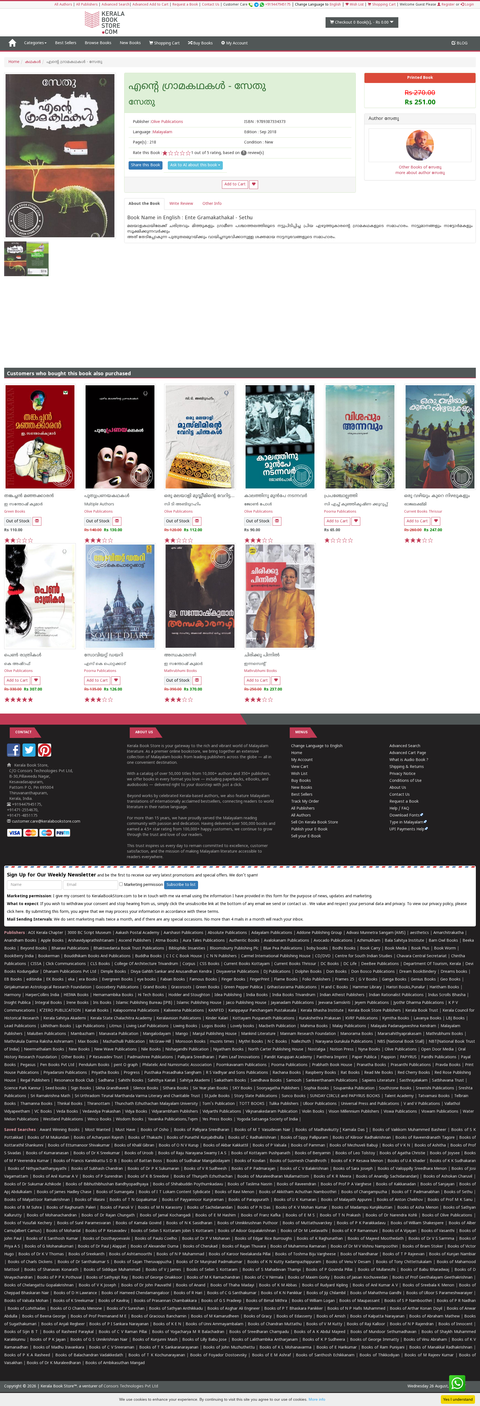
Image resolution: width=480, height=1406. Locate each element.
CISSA (36, 964)
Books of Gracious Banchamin (158, 1316)
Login (469, 5)
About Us (397, 787)
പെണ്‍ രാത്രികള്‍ (22, 655)
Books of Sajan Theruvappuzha (142, 1262)
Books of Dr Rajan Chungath (108, 1215)
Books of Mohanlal (63, 1231)
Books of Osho (155, 1130)
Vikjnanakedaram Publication (272, 1111)
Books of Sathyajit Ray (107, 1277)
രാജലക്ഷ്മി (415, 504)
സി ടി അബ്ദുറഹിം (182, 504)
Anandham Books (20, 940)
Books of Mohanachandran (52, 1215)
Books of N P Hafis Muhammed (356, 1308)
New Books (130, 43)
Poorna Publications (340, 512)
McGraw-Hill (160, 1041)
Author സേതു (384, 119)
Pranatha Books (371, 1065)
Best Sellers (65, 43)
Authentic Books (244, 940)
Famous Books (203, 979)
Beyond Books (33, 948)
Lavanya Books (427, 1018)
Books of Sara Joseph (353, 1168)
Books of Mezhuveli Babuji (353, 1145)
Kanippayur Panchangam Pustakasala (262, 1010)
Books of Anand (190, 1285)
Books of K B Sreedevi (148, 1176)
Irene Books (77, 1003)
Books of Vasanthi (438, 1231)
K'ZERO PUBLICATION (60, 1010)
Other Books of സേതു (420, 167)
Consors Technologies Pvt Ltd (131, 1386)
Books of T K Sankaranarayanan (168, 1347)
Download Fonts (404, 815)
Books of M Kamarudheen (215, 1316)
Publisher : (158, 122)
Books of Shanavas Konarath (51, 1270)
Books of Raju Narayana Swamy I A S (192, 1153)
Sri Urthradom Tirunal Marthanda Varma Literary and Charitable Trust (137, 1096)
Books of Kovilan (249, 1161)
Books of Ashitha (430, 1145)
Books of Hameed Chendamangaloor (135, 1293)
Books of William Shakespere (417, 1223)
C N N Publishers (221, 956)
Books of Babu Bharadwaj (425, 1270)
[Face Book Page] (14, 755)
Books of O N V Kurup (179, 1145)
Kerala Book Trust (421, 1010)
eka (71, 979)
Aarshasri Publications (183, 933)
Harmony (12, 995)
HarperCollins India (42, 995)
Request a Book (185, 5)
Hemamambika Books (113, 995)
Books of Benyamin (313, 1153)
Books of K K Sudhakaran (453, 1161)
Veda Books (67, 1111)
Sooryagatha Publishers (278, 1088)
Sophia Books (316, 1088)
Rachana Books (286, 1072)
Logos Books (214, 1026)
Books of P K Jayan (48, 1339)
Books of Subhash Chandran (97, 1168)
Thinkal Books (69, 1104)
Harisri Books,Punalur (405, 987)
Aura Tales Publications (204, 940)
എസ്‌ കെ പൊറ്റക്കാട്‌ (105, 664)
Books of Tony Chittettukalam (404, 1262)
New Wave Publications (115, 1049)
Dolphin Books (308, 971)
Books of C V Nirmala (263, 1277)
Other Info (212, 203)
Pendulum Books (94, 1065)
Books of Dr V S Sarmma (431, 1238)
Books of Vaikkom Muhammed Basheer (409, 1130)
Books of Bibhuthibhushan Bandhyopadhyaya (107, 1184)
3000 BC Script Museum (89, 933)
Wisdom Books (129, 1119)
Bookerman (48, 956)
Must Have (125, 1130)
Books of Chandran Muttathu (274, 1324)
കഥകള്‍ (33, 62)
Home (13, 62)
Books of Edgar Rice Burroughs (263, 1238)
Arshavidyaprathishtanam (91, 940)
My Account (236, 43)
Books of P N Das (254, 1207)
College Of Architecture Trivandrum (146, 964)
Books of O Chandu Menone (76, 1308)
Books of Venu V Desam (348, 1262)
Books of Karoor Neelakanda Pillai (240, 1254)
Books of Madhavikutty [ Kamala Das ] (331, 1130)
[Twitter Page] (29, 755)
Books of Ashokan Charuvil (447, 1176)
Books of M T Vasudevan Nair (262, 1130)
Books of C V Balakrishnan (304, 1168)
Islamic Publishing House (199, 1003)
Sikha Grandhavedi (112, 1088)
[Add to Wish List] (253, 184)
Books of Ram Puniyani (382, 1347)
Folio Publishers (316, 979)
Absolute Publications (227, 933)
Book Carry (370, 948)
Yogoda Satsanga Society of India (267, 1119)
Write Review (181, 203)
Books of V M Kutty (324, 1324)
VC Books (43, 1111)
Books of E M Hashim (215, 1215)
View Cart (299, 767)
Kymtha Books (395, 1018)
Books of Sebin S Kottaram (212, 1270)
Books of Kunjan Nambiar (452, 1254)
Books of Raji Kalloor (366, 1324)
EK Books (55, 979)
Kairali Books (97, 1010)
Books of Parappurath (248, 1200)
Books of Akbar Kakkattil (225, 1145)
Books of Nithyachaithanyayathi (37, 1168)
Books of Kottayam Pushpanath (260, 1153)
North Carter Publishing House (275, 1049)
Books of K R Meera (332, 1176)
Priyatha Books (105, 1072)
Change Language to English (316, 746)
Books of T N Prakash (340, 1215)
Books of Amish (331, 1316)
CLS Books (100, 964)
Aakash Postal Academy (138, 933)
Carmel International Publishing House (276, 956)
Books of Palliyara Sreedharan (201, 1130)
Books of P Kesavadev (105, 1231)
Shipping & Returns (406, 767)
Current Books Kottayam (247, 964)
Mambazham (82, 1034)
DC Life (350, 964)
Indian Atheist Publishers (342, 995)
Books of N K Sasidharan (189, 1223)
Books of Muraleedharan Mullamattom (273, 1176)
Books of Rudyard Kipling (325, 1285)
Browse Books (98, 43)
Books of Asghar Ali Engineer (233, 1308)
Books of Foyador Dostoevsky (218, 1355)
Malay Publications (349, 1026)
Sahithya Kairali (161, 1080)
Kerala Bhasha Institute (322, 1010)
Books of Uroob (138, 1153)
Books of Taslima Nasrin (250, 1184)
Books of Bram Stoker (422, 1246)
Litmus (115, 1026)
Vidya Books (136, 1111)
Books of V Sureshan (125, 1308)
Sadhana (106, 1080)
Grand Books (155, 987)
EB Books (13, 979)
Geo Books (450, 979)
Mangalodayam (157, 1034)
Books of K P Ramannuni (355, 1231)
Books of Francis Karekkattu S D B (84, 1161)
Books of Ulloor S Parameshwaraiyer (439, 1293)
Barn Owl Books (443, 940)
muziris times (222, 1041)
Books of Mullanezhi (376, 1270)
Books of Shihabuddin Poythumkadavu (188, 1184)
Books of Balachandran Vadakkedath (89, 1355)
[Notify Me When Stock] (36, 521)
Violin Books (313, 1111)
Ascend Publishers (135, 940)
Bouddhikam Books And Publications (97, 956)
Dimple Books (113, 971)
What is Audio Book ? (408, 760)
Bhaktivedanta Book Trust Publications (128, 948)
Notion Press (342, 1049)
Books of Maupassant (359, 1301)
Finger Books (233, 979)
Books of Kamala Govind (138, 1223)
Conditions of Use (405, 780)
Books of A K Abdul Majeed (319, 1332)
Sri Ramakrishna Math (50, 1096)
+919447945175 (278, 5)
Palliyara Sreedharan (196, 1057)
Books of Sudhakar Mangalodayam (198, 1161)
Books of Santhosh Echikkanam (325, 1355)
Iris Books (102, 1003)
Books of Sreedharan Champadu (259, 1332)
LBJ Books (455, 1018)
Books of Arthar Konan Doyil (416, 1308)
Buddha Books (148, 956)
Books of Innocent (455, 1324)
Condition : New (258, 142)
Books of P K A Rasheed (27, 1355)
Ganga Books (394, 979)
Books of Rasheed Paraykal (68, 1332)
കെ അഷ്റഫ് (17, 664)
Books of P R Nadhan (456, 1301)
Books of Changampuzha (364, 1192)
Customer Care (257, 5)
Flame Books (286, 979)
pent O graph (126, 1065)
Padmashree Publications (150, 1057)
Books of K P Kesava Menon (357, 1161)
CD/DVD (323, 956)
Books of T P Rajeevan (403, 1254)
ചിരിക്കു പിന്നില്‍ (262, 655)
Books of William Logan (313, 1301)
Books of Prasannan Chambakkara (165, 1301)
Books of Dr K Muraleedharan (54, 1363)
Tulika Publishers (284, 1104)
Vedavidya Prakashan (101, 1111)
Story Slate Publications (255, 1096)
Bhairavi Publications (70, 948)
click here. (16, 911)
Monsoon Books (190, 1041)
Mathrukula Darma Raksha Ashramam (38, 1041)
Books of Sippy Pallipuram (304, 1137)
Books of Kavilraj (113, 1301)
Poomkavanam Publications (241, 1065)
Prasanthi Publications (411, 1065)
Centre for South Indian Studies (363, 956)
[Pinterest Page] (45, 755)
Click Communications (66, 964)
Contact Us (210, 5)
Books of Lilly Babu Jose (204, 1339)
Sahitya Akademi (195, 1080)
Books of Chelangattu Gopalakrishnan (39, 1285)
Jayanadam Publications (292, 1003)
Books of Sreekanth (86, 1254)
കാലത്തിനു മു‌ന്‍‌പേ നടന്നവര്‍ (275, 496)
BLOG (462, 43)
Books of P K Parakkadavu (361, 1223)
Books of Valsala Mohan (26, 1301)
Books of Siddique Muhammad (112, 1270)
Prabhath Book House (332, 1065)
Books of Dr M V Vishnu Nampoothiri (364, 1246)
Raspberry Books (320, 1072)
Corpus (188, 964)
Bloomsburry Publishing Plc (234, 948)
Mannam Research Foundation (308, 1034)
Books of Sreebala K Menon (428, 1285)
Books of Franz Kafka (261, 1215)
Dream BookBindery (417, 971)
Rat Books (350, 1072)
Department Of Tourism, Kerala (432, 964)
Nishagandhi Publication (187, 1049)
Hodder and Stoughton (189, 995)
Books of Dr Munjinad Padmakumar (209, 1262)
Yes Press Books (217, 1119)
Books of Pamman (308, 1145)
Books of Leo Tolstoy (355, 1153)
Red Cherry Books (414, 1072)
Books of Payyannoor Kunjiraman (193, 1200)
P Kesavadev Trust (106, 1057)
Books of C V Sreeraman (111, 1347)
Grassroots (181, 987)
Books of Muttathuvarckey (307, 1223)
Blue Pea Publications (282, 948)
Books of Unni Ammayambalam (214, 1324)
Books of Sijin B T (21, 1332)
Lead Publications (20, 1026)
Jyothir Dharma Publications (418, 1003)
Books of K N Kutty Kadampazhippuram (284, 1262)
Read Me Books (378, 1072)
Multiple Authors (99, 504)
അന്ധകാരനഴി (180, 655)
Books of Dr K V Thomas (41, 1254)
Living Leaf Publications (147, 1026)
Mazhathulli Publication (124, 1041)
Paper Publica (364, 1057)
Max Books (88, 1041)
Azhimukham (368, 940)
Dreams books (454, 971)
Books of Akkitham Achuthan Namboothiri (297, 1192)
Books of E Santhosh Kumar (52, 1238)
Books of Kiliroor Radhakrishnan (361, 1137)
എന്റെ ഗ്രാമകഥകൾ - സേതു (197, 86)
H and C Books (334, 987)
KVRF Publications (361, 1018)
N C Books (277, 1041)
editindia (34, 979)
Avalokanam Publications (286, 940)
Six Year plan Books (210, 1088)
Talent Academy (399, 1096)
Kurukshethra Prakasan (320, 1018)
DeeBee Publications (380, 964)
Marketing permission (143, 885)
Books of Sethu (458, 1192)
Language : (152, 132)
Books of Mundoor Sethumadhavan (383, 1332)
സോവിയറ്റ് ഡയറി (103, 655)
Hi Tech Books (151, 995)
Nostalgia (316, 1049)
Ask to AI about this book (194, 165)
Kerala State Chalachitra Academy (121, 1018)
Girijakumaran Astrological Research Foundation (47, 987)
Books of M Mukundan (48, 1137)
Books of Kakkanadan (396, 1184)
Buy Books (202, 43)
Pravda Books (448, 1065)
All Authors (63, 5)
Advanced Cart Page (407, 753)
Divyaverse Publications (237, 971)
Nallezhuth (301, 1041)
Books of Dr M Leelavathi (304, 1231)
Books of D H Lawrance (75, 1293)
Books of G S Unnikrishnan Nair (99, 1339)
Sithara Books (175, 1088)
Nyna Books (369, 1049)
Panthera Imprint (332, 1057)
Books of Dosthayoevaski (106, 1238)
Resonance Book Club (74, 1080)
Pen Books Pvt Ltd (57, 1065)
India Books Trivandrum (293, 995)
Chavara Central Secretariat (422, 956)
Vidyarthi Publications (221, 1111)
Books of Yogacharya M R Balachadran (188, 1332)
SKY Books (242, 1088)
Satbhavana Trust (448, 1080)
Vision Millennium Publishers (354, 1111)
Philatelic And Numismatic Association (177, 1065)
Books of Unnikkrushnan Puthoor (247, 1223)
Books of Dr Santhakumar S (83, 1262)
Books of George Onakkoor (157, 1277)
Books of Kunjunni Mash (155, 1339)
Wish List (356, 5)
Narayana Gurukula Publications (344, 1041)
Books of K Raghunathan (320, 1238)
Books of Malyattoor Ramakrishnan (37, 1200)
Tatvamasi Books (434, 1096)
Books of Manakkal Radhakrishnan (440, 1347)
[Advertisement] (240, 318)
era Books (88, 979)
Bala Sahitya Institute (404, 940)
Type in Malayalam (406, 822)
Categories (34, 43)
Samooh (293, 1080)
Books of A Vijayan (399, 1231)
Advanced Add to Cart (150, 5)
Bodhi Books (344, 948)
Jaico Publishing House (246, 1003)
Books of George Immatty (374, 1339)
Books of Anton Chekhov (400, 1200)
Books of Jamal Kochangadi (165, 1215)
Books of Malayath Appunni (346, 1200)
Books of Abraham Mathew (434, 1316)
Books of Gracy (258, 1316)
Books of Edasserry (294, 1316)
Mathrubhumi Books (180, 671)
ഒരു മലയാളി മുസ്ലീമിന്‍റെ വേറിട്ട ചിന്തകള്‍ (208, 496)
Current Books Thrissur (423, 512)
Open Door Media (437, 1049)
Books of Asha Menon (417, 1207)
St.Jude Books (217, 1096)
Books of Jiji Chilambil (325, 1293)
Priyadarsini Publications (65, 1072)
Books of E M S (300, 1215)
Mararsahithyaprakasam (399, 1034)
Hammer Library (367, 987)
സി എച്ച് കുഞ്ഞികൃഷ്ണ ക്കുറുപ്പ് (356, 504)
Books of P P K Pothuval (59, 1277)
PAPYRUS (408, 1057)
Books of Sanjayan (437, 1184)
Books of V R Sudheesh (205, 1168)
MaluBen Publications (46, 1034)
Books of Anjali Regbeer (63, 1324)
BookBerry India (19, 956)
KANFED (216, 1010)
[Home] (12, 43)
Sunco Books (294, 1096)
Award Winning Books (60, 1130)
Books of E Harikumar (336, 1347)
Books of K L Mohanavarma (285, 1347)
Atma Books (167, 940)
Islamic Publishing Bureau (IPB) (144, 1003)
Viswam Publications (439, 1111)
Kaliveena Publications (184, 1010)
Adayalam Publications (271, 933)
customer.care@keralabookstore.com (45, 821)
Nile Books (151, 1049)
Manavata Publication (118, 1034)
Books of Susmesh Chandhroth (298, 1161)
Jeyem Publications (372, 1003)
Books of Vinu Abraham (425, 1339)
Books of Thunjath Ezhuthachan (203, 1176)
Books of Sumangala (115, 1192)
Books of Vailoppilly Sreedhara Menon (412, 1168)
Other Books (73, 1057)
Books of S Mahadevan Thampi (271, 1270)
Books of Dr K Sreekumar (96, 1153)
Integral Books (48, 1003)
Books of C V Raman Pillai (123, 1332)
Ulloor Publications (320, 1104)
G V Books (368, 979)
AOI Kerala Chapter (45, 933)
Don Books (336, 971)
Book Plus (420, 948)
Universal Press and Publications (370, 1104)
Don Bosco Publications (373, 971)
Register (448, 5)
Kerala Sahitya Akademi (64, 1018)
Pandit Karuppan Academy (288, 1057)
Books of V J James (163, 1270)
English (335, 5)
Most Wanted (97, 1130)
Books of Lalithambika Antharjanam (265, 1339)
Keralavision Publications (178, 1018)
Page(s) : (144, 142)
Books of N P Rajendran (412, 1324)
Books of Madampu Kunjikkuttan (362, 1207)
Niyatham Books (228, 1049)
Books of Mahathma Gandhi (375, 1293)
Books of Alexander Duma (154, 1246)
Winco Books (99, 1119)
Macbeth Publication (277, 1026)
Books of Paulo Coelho (156, 1238)
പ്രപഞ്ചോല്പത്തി (341, 496)
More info (317, 1399)
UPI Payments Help (406, 829)
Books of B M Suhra (23, 1207)
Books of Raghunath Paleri (71, 1207)
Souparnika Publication (353, 1088)
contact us (297, 904)
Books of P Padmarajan (253, 1168)
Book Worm (445, 948)
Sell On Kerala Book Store (314, 822)
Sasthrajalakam (413, 1080)
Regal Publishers (35, 1080)
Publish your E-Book (309, 829)
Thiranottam (98, 1104)
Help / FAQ (399, 808)
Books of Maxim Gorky (308, 1277)
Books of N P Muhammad (180, 1254)
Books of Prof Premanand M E (98, 1316)
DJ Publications (277, 971)
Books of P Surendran (102, 1176)
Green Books (14, 512)
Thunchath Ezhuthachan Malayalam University (156, 1104)
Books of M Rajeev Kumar (429, 1355)
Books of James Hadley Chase (64, 1192)
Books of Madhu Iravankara (58, 1347)
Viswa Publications (400, 1111)
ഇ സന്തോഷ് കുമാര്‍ (23, 504)
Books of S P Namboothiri (408, 1301)
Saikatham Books (230, 1080)
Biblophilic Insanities (187, 948)
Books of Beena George (44, 1316)
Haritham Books (444, 987)
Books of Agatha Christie (402, 1153)
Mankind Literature (258, 1034)
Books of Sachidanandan (209, 1207)
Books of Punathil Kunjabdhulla (195, 1137)
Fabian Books (172, 979)
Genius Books (423, 979)
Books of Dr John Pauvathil (146, 1285)
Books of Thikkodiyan (379, 1355)
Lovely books (242, 1026)
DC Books (330, 964)
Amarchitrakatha (448, 933)
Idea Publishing (228, 995)
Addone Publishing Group (319, 933)
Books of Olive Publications (447, 1215)
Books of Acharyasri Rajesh (99, 1137)
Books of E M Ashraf (271, 1355)
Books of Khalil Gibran (134, 1145)
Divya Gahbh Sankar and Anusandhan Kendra (171, 971)
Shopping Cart (383, 5)
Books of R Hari (188, 1293)
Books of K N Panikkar (281, 1293)
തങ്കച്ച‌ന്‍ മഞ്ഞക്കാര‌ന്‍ (29, 496)
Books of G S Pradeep (221, 1301)
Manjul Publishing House (214, 1034)
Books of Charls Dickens (30, 1262)
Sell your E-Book (306, 836)
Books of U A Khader (406, 1161)
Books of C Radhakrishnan (252, 1137)
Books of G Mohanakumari (48, 1246)
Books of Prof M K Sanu (450, 1200)
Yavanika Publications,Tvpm (173, 1119)
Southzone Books (395, 1088)
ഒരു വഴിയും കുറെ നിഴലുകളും (437, 496)
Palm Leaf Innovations (239, 1057)
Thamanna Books (36, 1104)
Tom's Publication (218, 1104)
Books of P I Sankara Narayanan (119, 1324)
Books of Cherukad (200, 1246)
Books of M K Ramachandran (213, 1277)
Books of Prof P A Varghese (346, 1184)
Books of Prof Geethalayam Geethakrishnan (432, 1277)
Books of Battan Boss (141, 1161)
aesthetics (419, 933)
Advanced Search (115, 5)
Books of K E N (167, 1324)
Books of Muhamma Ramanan (298, 1246)
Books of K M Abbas (278, 1285)
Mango (181, 1034)
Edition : (260, 132)
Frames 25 (344, 979)
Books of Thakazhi (145, 1137)
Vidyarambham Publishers (175, 1111)
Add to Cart (235, 184)
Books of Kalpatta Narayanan (377, 1316)
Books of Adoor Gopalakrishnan (247, 1231)
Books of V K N (396, 1145)
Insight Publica (17, 1003)
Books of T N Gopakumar (133, 1200)
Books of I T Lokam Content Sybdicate (174, 1192)
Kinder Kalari (217, 1018)
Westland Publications (63, 1119)
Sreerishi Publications (435, 1088)
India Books (257, 995)
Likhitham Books (56, 1026)
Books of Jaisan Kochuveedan (361, 1277)
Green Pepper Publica (243, 987)
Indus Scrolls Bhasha (447, 995)
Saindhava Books (266, 1080)
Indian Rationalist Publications (396, 995)
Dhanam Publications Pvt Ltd (69, 971)
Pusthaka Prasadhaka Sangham (172, 1072)
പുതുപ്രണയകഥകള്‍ (106, 496)
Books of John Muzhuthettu (228, 1347)
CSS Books (209, 964)
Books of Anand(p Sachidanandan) (387, 1176)
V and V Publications (422, 1104)
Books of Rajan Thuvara (244, 1246)
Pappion (388, 1057)
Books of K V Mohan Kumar (301, 1207)
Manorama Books (356, 1034)
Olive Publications (98, 512)
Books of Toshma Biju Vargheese (305, 1254)
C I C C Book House (184, 956)
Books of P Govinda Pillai (329, 1270)
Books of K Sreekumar (73, 1301)
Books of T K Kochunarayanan (156, 1355)
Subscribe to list (181, 885)
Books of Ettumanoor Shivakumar (79, 1145)
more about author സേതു (420, 173)
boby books (317, 948)
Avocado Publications (333, 940)
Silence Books (145, 1088)
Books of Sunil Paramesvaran (84, 1223)
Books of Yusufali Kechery (28, 1223)
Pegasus (28, 1065)
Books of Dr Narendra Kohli (391, 1215)
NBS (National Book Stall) (400, 1041)
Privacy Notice (402, 774)
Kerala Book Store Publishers (374, 1010)
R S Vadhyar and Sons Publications (237, 1072)
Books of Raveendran (296, 1184)
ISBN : (265, 122)
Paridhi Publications (438, 1057)
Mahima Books (314, 1026)
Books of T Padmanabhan (415, 1192)
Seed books (55, 1088)
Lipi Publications (90, 1026)
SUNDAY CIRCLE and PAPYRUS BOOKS (345, 1096)
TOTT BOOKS (251, 1104)
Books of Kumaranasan (47, 1153)
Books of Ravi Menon (234, 1192)
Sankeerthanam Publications (332, 1080)
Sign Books (81, 1088)
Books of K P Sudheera (323, 1339)
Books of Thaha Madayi (232, 1285)
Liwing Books (185, 1026)
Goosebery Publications (117, 987)
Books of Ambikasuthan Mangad (115, 1363)
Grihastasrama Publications (292, 987)
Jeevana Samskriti (334, 1003)
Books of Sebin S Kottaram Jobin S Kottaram (172, 1231)
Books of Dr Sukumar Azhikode (32, 1184)
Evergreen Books (117, 979)
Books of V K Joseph (97, 1285)
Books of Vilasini (90, 1200)
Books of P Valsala (269, 1145)
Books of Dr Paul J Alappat (102, 1246)
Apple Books (52, 940)
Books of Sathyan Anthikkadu (175, 1308)
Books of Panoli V (116, 1207)
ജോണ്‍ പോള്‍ (258, 504)
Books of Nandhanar (359, 1254)
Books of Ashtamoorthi (130, 1254)
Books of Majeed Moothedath (376, 1238)
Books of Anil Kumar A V (55, 1176)
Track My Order (305, 801)
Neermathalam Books (44, 1049)
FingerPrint (259, 979)
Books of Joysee (444, 1153)
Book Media (396, 948)
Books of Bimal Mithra (266, 1301)
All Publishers (87, 5)
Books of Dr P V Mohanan (206, 1238)
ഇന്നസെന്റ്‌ (255, 664)
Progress (132, 1072)
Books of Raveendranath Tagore (425, 1137)
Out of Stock (17, 521)
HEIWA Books (76, 995)
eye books (146, 979)
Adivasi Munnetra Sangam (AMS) (376, 933)
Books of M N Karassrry (160, 1207)
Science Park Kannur (22, 1088)
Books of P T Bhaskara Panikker (293, 1308)
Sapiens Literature (378, 1080)
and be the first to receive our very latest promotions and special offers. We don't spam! (132, 875)
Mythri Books (251, 1041)
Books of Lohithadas (27, 1308)
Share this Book (145, 165)
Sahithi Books (130, 1080)
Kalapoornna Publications (136, 1010)
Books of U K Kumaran (295, 1200)
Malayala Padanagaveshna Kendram (403, 1026)
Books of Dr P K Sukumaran (153, 1168)
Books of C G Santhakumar (232, 1293)
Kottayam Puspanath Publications (263, 1018)
